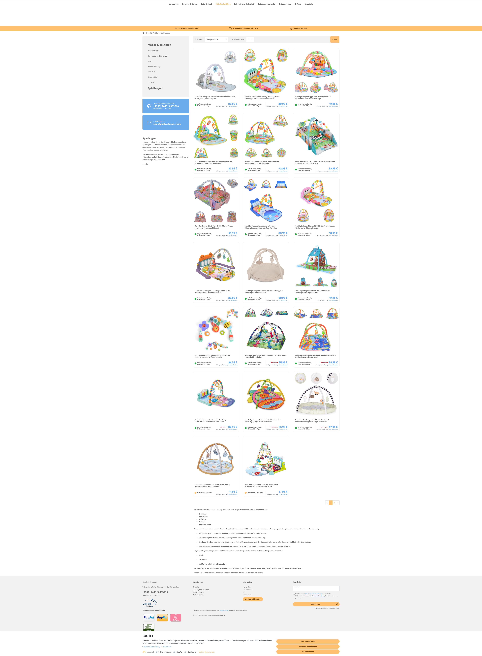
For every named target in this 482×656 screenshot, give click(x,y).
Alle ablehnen (308, 651)
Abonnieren (315, 604)
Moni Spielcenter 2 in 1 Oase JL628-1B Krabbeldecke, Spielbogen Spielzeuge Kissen (315, 162)
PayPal (179, 652)
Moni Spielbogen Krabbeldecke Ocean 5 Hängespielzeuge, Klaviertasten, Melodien (261, 227)
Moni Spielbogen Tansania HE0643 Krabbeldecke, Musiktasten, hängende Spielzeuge (213, 162)
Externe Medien (165, 652)
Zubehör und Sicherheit (244, 4)
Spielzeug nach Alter (267, 4)
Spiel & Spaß (206, 4)
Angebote (309, 4)
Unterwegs (173, 4)
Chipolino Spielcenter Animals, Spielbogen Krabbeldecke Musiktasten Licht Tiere (211, 421)
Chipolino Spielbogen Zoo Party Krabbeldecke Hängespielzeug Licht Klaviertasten (212, 292)
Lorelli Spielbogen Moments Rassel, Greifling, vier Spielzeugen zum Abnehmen (264, 292)
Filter (335, 39)
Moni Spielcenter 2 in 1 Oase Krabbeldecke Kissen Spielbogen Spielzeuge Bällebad (214, 227)
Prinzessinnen (285, 4)
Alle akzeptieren (308, 641)
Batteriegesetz (198, 595)
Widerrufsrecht (198, 592)
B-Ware (298, 4)
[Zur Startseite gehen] (143, 33)
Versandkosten (233, 106)
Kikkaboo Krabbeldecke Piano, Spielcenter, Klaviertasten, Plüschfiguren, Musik (261, 485)
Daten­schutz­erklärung (152, 647)
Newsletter (247, 587)
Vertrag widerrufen (253, 599)
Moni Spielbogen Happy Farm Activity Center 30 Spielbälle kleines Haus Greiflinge (313, 98)
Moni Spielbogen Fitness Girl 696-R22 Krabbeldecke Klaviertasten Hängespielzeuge (315, 227)
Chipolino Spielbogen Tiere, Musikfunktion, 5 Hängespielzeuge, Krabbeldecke (212, 485)
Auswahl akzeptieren (308, 646)
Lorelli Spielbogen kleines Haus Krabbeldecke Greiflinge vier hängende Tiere (312, 292)
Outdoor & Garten (189, 4)
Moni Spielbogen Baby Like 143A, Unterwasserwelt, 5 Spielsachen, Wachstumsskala (315, 356)
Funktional (192, 652)
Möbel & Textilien (223, 4)
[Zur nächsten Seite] (338, 502)
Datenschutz (247, 589)
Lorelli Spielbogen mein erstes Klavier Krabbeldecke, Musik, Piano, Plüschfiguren (215, 98)
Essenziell (150, 652)
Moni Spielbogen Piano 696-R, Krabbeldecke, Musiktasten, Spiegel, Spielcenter (262, 162)
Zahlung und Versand (201, 589)
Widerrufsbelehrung (316, 594)
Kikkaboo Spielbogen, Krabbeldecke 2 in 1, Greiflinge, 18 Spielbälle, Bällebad (265, 356)
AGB (244, 592)
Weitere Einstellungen (207, 652)
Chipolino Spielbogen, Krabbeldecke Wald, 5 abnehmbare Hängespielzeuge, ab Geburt (312, 421)
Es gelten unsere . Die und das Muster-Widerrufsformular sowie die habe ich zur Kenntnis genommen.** (316, 596)
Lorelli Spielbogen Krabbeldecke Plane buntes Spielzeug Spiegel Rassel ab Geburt (262, 421)
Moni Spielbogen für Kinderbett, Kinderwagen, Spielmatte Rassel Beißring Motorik (213, 356)
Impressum (247, 595)
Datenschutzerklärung (318, 596)
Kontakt (196, 587)
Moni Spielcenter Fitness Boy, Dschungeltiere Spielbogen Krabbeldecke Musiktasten (262, 98)
